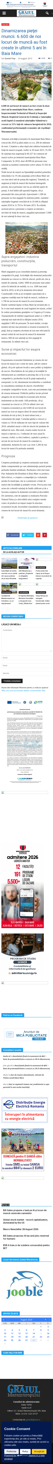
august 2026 (26, 1319)
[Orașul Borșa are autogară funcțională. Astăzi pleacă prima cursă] (44, 588)
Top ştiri (5, 24)
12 (19, 1333)
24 (5, 1340)
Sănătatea (23, 567)
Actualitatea (6, 567)
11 (12, 1333)
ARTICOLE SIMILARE (12, 548)
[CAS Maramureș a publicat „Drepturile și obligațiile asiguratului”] (26, 563)
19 (19, 1336)
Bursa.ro (5, 1205)
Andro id (6, 1056)
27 (26, 1340)
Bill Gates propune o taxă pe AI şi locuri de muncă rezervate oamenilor (24, 1212)
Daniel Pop (10, 58)
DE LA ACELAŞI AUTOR (13, 552)
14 (34, 1333)
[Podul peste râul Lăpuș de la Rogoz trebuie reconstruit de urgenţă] (44, 563)
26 (19, 1340)
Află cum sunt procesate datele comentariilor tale (23, 690)
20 (26, 1336)
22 (41, 1336)
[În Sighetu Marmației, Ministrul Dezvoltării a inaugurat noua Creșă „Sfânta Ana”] (26, 588)
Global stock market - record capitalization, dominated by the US (25, 1221)
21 (34, 1336)
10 (5, 1333)
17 (5, 1336)
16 (48, 1333)
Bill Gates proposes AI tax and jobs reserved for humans (26, 1237)
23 (48, 1336)
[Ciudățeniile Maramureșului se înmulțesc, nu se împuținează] (9, 588)
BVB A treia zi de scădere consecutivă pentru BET (26, 1247)
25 (12, 1340)
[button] (48, 13)
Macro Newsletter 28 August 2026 (20, 1229)
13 (26, 1333)
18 (12, 1336)
